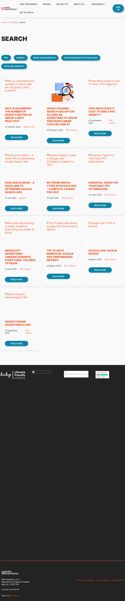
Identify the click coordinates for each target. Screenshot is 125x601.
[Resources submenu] (105, 4)
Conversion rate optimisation (80, 57)
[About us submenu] (85, 4)
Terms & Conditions (86, 580)
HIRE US (118, 8)
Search (21, 57)
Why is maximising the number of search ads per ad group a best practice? (18, 115)
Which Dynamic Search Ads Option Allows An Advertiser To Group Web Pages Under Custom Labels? (62, 116)
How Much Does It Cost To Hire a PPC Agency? (102, 111)
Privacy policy (102, 580)
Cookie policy (117, 580)
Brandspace (14, 596)
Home (4, 22)
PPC (6, 57)
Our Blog (13, 22)
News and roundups (44, 57)
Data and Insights (14, 66)
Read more (19, 138)
